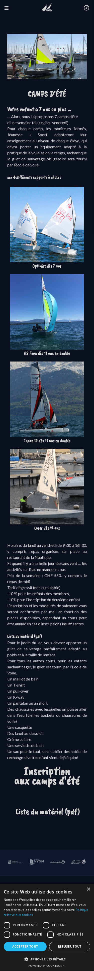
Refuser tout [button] (69, 946)
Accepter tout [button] (25, 946)
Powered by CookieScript (47, 965)
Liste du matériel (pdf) (24, 636)
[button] (47, 959)
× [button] (88, 889)
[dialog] (47, 927)
